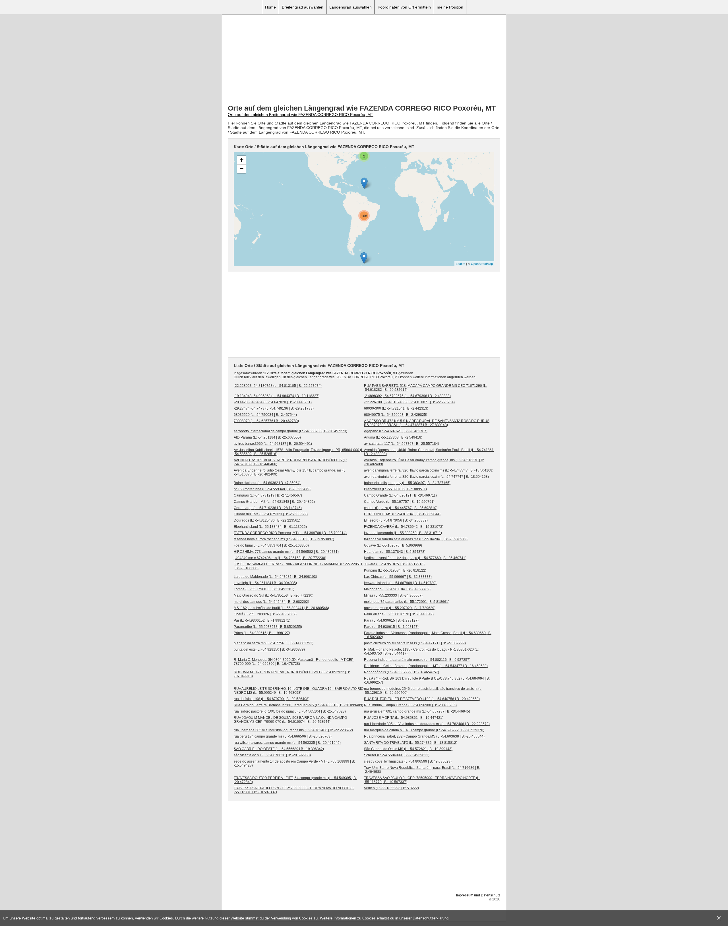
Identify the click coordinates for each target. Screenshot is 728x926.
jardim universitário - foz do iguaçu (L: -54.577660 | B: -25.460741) (415, 558)
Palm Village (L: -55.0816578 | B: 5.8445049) (399, 614)
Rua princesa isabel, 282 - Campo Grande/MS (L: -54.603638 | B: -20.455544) (424, 736)
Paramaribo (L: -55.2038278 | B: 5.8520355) (268, 627)
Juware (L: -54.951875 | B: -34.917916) (394, 564)
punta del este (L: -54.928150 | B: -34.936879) (269, 649)
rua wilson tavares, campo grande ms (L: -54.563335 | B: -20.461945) (287, 743)
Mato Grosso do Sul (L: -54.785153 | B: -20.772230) (273, 595)
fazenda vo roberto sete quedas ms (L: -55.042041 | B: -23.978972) (416, 539)
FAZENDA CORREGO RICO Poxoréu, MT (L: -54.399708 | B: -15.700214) (290, 533)
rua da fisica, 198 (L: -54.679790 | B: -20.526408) (271, 699)
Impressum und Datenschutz (478, 895)
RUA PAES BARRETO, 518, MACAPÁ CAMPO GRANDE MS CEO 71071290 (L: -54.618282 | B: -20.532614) (425, 388)
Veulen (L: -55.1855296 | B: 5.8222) (391, 788)
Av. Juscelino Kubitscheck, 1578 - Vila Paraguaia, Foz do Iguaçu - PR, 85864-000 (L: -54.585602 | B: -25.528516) (299, 452)
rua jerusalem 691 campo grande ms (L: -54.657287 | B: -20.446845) (417, 711)
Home (270, 7)
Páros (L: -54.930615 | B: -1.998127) (262, 633)
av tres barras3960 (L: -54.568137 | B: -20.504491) (273, 444)
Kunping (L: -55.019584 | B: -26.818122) (395, 570)
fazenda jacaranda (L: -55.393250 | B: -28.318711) (403, 533)
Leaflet (460, 263)
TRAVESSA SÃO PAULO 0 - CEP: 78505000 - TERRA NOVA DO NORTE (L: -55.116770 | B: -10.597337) (422, 780)
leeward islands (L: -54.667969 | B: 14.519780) (400, 583)
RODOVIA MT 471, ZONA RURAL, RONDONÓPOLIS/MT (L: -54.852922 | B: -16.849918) (292, 674)
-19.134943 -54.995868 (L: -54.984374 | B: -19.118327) (276, 396)
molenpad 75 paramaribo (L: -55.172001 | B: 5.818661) (406, 602)
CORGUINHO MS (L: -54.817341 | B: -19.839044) (402, 514)
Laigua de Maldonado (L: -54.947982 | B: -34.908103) (275, 577)
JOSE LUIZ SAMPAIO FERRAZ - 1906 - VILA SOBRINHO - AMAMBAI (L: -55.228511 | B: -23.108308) (298, 566)
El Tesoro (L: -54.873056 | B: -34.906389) (396, 520)
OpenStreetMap (482, 263)
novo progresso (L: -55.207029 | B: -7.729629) (399, 608)
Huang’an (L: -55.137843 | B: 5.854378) (394, 552)
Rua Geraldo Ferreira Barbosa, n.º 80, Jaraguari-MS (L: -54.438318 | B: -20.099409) (298, 705)
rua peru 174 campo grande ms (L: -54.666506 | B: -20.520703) (283, 736)
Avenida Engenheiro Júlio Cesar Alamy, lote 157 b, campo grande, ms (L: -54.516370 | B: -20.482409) (290, 472)
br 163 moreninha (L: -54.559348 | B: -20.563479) (272, 489)
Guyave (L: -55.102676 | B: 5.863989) (393, 545)
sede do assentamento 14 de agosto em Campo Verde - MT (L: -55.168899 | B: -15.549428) (294, 763)
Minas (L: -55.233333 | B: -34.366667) (393, 595)
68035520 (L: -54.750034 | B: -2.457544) (265, 415)
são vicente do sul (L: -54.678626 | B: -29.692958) (272, 755)
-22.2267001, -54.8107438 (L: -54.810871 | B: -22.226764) (409, 402)
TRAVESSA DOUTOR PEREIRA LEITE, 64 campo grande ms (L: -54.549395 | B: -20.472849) (295, 780)
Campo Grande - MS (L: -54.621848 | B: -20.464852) (274, 502)
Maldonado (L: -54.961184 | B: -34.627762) (397, 589)
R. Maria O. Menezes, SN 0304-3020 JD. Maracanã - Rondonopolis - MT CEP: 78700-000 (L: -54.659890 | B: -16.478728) (294, 662)
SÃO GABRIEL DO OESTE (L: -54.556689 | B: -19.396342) (279, 749)
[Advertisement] (364, 60)
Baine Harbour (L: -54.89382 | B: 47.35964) (267, 483)
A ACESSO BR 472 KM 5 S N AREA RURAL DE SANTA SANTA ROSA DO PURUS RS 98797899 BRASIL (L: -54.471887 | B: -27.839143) (426, 423)
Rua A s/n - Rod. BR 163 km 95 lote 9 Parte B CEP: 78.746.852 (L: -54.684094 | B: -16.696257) (427, 680)
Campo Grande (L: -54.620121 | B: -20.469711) (400, 495)
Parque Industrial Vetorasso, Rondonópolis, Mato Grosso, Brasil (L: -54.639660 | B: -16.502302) (427, 635)
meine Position (450, 7)
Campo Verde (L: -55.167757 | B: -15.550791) (399, 502)
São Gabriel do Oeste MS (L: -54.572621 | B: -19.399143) (408, 749)
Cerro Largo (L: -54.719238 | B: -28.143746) (268, 508)
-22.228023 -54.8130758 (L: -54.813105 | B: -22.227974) (278, 386)
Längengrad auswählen (350, 7)
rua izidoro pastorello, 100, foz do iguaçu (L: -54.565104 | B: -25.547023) (290, 711)
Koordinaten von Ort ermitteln (404, 7)
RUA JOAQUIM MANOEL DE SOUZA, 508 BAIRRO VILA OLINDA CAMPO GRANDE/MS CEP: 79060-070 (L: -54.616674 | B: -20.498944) (290, 720)
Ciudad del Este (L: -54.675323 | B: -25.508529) (271, 514)
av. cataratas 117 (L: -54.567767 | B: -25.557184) (401, 444)
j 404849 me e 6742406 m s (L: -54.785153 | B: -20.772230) (280, 558)
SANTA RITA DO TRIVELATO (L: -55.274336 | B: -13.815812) (410, 743)
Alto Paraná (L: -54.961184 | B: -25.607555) (267, 437)
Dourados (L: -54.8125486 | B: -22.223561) (267, 520)
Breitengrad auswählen (302, 7)
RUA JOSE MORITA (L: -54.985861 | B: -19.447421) (403, 718)
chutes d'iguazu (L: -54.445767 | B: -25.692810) (400, 508)
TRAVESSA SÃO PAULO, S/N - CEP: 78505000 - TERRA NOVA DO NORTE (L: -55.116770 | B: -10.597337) (294, 790)
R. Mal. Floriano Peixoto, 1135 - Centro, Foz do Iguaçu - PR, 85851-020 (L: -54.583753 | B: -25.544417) (421, 651)
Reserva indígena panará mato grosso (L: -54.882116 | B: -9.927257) (417, 660)
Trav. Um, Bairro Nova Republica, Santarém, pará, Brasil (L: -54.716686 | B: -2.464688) (422, 770)
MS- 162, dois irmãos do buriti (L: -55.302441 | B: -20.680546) (281, 608)
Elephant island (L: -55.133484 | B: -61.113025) (270, 527)
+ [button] (241, 159)
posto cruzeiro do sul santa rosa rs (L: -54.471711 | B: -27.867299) (415, 643)
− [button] (241, 168)
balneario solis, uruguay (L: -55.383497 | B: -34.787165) (407, 483)
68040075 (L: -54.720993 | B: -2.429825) (395, 415)
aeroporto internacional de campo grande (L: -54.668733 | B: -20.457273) (290, 431)
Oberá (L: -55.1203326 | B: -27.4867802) (265, 614)
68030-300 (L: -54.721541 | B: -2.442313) (396, 408)
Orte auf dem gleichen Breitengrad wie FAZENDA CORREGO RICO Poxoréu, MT (300, 114)
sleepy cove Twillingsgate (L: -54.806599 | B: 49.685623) (408, 761)
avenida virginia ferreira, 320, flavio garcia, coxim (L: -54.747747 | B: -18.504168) (426, 477)
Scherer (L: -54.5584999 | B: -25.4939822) (396, 755)
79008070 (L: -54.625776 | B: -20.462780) (266, 421)
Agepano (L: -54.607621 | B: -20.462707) (395, 431)
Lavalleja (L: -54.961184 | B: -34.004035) (265, 583)
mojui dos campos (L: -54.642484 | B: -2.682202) (271, 602)
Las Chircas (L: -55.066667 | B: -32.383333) (398, 577)
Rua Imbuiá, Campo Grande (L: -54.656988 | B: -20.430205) (410, 705)
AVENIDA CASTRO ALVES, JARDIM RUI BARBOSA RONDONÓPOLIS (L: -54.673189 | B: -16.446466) (290, 462)
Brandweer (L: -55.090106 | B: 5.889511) (395, 489)
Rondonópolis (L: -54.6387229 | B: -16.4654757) (401, 672)
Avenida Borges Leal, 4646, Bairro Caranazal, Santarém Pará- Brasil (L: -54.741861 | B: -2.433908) (429, 452)
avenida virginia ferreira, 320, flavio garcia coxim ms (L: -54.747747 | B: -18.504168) (428, 470)
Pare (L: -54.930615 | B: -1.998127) (391, 627)
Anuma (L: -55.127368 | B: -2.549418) (393, 437)
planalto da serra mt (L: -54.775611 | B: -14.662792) (273, 643)
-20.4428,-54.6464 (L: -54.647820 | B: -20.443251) (273, 402)
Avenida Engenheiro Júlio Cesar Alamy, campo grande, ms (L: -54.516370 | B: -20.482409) (424, 462)
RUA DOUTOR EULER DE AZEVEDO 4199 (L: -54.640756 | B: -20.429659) (422, 699)
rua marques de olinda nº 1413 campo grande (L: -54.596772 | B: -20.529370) (424, 730)
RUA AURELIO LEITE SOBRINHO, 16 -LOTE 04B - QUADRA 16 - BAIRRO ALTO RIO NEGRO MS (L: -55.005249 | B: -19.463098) (298, 691)
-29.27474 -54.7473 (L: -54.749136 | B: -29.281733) (274, 408)
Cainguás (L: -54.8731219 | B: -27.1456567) (268, 495)
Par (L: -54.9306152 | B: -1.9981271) (262, 620)
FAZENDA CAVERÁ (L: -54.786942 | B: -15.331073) (403, 527)
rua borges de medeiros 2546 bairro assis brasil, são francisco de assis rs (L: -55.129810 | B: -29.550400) (423, 691)
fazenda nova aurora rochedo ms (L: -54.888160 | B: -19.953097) (284, 539)
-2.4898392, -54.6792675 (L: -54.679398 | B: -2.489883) (407, 396)
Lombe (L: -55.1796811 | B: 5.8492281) (264, 589)
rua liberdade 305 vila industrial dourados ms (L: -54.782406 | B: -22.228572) (293, 730)
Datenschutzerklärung (430, 918)
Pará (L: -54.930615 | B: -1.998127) (391, 620)
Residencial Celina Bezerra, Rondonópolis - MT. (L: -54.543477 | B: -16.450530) (426, 666)
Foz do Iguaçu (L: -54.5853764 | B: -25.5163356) (271, 545)
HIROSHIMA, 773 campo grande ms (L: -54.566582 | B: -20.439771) (286, 552)
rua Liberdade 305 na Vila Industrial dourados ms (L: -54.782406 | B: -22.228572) (427, 724)
